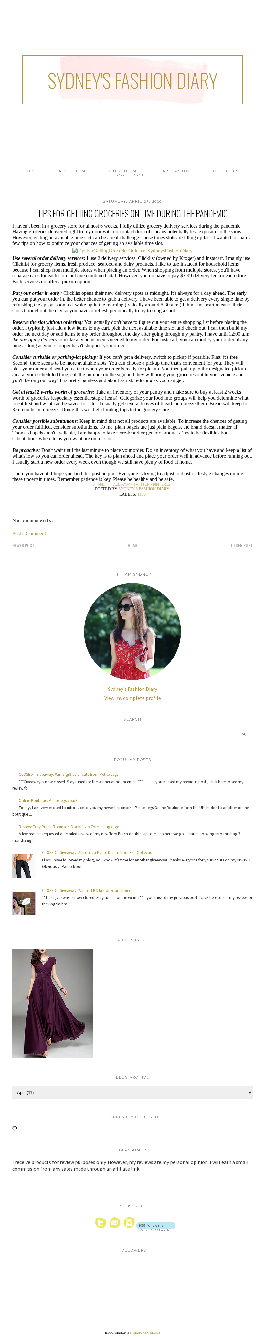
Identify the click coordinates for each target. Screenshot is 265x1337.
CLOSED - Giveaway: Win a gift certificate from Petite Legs (68, 774)
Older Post (242, 545)
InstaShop (177, 171)
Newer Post (23, 545)
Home (31, 171)
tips (141, 494)
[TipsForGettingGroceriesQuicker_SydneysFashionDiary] (132, 250)
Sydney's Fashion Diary (132, 79)
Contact (131, 175)
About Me (74, 171)
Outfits (226, 171)
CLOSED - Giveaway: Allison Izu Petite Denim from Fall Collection (98, 852)
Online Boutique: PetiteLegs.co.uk (48, 800)
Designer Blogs (146, 1332)
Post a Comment (29, 533)
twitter (141, 484)
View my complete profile (132, 698)
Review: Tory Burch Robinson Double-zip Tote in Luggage (69, 826)
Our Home (125, 171)
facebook (120, 484)
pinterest (162, 484)
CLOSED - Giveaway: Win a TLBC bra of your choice (86, 890)
